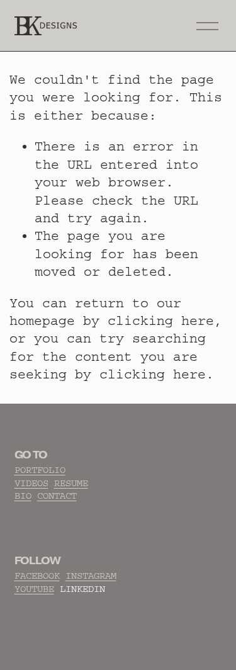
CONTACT (57, 496)
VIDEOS (31, 483)
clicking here (161, 321)
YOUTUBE (34, 589)
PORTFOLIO (39, 470)
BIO (22, 496)
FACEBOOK (37, 576)
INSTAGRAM (90, 576)
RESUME (71, 483)
